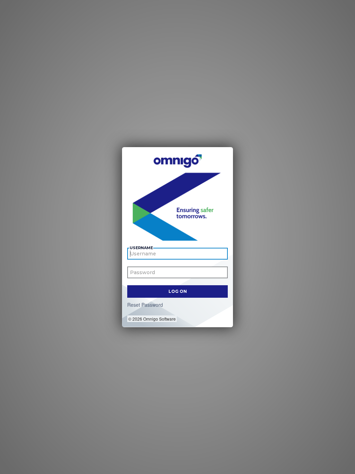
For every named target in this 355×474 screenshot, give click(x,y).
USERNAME (141, 248)
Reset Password (145, 304)
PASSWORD (142, 273)
